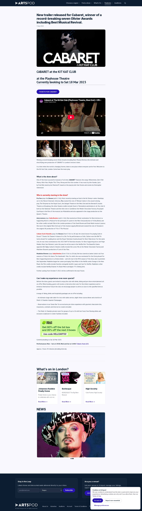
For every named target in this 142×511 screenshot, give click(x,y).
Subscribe (69, 490)
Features (108, 3)
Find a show (86, 3)
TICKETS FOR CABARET (48, 92)
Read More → (42, 401)
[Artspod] (26, 505)
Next (108, 434)
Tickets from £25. (82, 344)
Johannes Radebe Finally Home (46, 390)
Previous (34, 434)
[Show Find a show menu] (92, 3)
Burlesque (66, 389)
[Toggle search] (125, 3)
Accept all (97, 500)
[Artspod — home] (25, 3)
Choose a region (72, 3)
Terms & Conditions (80, 506)
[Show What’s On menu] (103, 3)
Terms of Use (96, 496)
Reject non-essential (113, 500)
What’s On (97, 3)
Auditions (117, 3)
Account (69, 506)
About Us (45, 506)
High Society (91, 389)
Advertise (53, 506)
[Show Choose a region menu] (80, 3)
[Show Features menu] (112, 3)
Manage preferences (101, 505)
